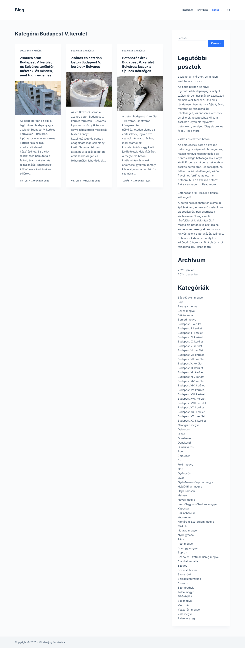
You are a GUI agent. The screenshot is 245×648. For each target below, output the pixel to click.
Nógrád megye (187, 530)
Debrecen (184, 429)
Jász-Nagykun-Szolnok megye (197, 504)
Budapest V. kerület (31, 50)
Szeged (182, 565)
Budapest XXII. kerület (191, 416)
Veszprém (184, 605)
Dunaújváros (186, 447)
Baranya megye (187, 306)
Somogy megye (188, 548)
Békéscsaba (185, 315)
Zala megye (185, 614)
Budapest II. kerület (190, 328)
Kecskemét (185, 517)
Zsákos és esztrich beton (194, 139)
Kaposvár (184, 508)
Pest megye (185, 543)
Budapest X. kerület (190, 363)
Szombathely (186, 587)
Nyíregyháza (186, 535)
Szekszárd (184, 574)
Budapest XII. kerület (191, 372)
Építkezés (203, 10)
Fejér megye (185, 464)
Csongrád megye (189, 425)
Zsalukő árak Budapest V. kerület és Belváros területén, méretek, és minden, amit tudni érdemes (37, 66)
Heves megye (186, 499)
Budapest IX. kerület (190, 341)
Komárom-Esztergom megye (196, 521)
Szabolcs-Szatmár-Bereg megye (198, 557)
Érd (180, 460)
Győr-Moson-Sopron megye (195, 482)
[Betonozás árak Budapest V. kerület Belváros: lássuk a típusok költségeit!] (140, 93)
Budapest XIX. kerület (191, 385)
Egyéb (215, 10)
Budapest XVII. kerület (192, 398)
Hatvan (182, 495)
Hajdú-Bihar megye (190, 486)
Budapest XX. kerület (191, 407)
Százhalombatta (188, 561)
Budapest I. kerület (189, 324)
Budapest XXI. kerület (191, 412)
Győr (181, 478)
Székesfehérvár (187, 570)
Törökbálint (185, 596)
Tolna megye (186, 592)
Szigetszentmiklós (189, 578)
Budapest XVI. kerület (191, 394)
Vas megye (185, 600)
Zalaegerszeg (186, 618)
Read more (193, 130)
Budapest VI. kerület (190, 350)
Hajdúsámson (186, 491)
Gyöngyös (184, 473)
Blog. (20, 9)
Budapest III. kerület (190, 332)
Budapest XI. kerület (190, 368)
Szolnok (183, 583)
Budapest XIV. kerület (191, 381)
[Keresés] (229, 10)
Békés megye (186, 311)
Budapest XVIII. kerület (192, 403)
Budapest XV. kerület (191, 390)
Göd (180, 469)
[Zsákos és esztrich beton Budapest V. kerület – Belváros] (89, 89)
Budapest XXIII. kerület (192, 420)
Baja (180, 302)
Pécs (181, 539)
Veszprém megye (189, 609)
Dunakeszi (184, 442)
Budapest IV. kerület (190, 337)
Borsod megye (187, 319)
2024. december (188, 274)
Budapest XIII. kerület (191, 376)
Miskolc (183, 526)
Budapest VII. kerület (191, 354)
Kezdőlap (187, 10)
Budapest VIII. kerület (191, 359)
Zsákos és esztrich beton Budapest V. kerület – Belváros (86, 62)
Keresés (183, 38)
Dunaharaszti (186, 438)
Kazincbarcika (187, 513)
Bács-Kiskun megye (190, 297)
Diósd (181, 434)
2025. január (186, 270)
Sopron (182, 552)
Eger (181, 451)
